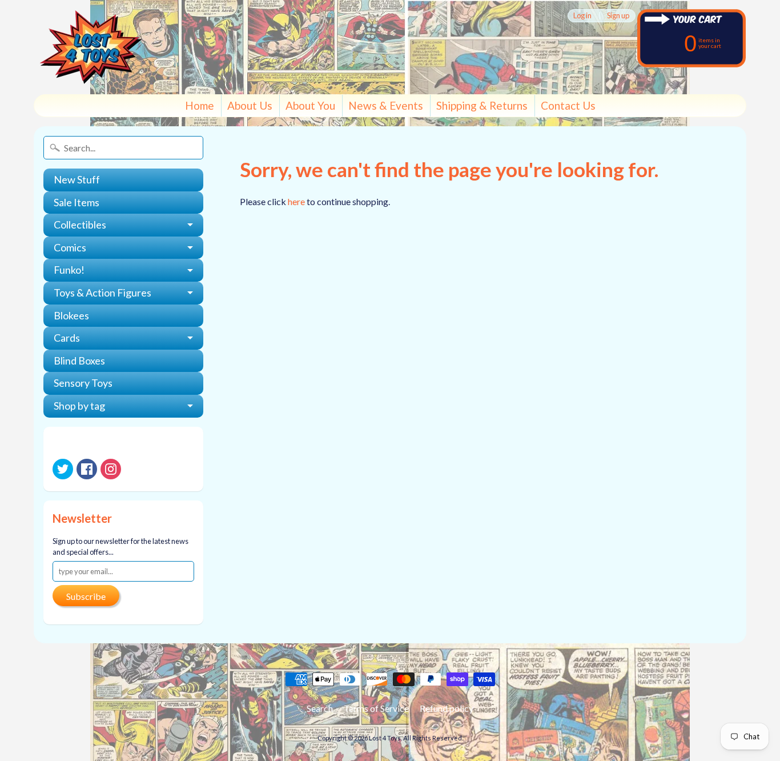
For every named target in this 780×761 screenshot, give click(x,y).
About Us (249, 105)
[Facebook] (87, 469)
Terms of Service (376, 708)
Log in (582, 15)
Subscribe (86, 596)
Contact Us (568, 105)
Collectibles (80, 224)
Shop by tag (79, 405)
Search (320, 708)
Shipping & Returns (482, 105)
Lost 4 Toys (385, 738)
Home (199, 105)
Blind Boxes (79, 360)
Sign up (618, 15)
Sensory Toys (83, 383)
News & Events (385, 105)
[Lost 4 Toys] (91, 47)
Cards (67, 337)
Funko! (69, 269)
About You (310, 105)
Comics (70, 247)
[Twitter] (63, 469)
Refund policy (446, 708)
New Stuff (77, 179)
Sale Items (76, 202)
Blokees (71, 315)
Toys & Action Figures (102, 292)
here (296, 201)
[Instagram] (110, 469)
